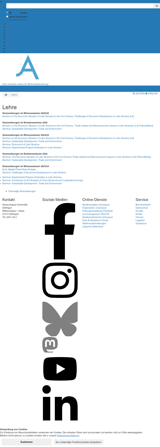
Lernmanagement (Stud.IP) (95, 213)
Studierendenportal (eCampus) (97, 217)
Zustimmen (26, 442)
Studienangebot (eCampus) (96, 204)
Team (9, 26)
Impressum (141, 223)
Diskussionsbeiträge (16, 39)
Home (9, 23)
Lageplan (140, 220)
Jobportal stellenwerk (92, 226)
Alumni (9, 42)
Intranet (139, 217)
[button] (6, 87)
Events (9, 48)
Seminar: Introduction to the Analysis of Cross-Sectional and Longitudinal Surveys (42, 180)
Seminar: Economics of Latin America (20, 144)
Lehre (9, 36)
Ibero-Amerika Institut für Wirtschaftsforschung (25, 84)
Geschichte (11, 45)
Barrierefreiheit (143, 204)
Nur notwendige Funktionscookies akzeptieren (78, 442)
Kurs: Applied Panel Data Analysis (19, 169)
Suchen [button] (140, 93)
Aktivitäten (11, 33)
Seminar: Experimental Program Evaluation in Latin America (32, 147)
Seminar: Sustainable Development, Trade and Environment (32, 128)
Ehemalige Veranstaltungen (22, 191)
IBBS (8, 51)
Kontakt (139, 210)
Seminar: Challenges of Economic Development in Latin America (34, 172)
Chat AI (86, 220)
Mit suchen (18, 12)
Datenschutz (142, 207)
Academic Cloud (99, 220)
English (153, 93)
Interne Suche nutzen (18, 16)
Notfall (139, 213)
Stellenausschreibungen (94, 223)
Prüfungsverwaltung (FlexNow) (97, 210)
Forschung (11, 29)
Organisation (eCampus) (94, 207)
